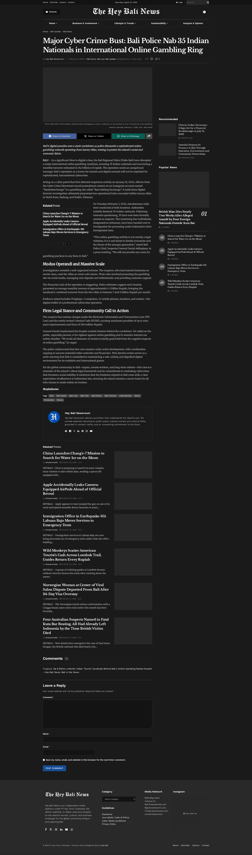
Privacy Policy (109, 824)
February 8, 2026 (76, 59)
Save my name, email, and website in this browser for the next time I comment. (85, 760)
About (45, 2)
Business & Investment (84, 23)
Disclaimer (107, 814)
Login (180, 2)
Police (60, 400)
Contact (71, 2)
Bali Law (101, 59)
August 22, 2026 (69, 462)
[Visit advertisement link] (184, 89)
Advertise (54, 2)
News (52, 23)
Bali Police (97, 396)
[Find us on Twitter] (50, 829)
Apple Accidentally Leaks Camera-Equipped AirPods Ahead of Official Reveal (72, 489)
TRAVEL (52, 12)
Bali (51, 396)
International (125, 396)
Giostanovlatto (52, 462)
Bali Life (85, 396)
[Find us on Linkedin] (61, 829)
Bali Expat (61, 396)
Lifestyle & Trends (124, 23)
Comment (49, 697)
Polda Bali (49, 400)
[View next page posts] (69, 243)
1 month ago (186, 138)
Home (45, 32)
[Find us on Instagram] (56, 829)
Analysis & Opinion (193, 23)
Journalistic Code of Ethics (115, 817)
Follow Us (191, 814)
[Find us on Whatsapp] (72, 829)
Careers (63, 2)
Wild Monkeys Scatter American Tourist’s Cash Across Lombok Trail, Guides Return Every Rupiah (72, 555)
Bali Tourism (110, 396)
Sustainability (158, 23)
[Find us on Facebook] (46, 829)
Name (47, 733)
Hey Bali (104, 846)
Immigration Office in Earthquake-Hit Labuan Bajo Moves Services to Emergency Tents (66, 232)
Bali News (67, 32)
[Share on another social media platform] (149, 136)
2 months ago (187, 158)
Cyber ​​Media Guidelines (114, 821)
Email (46, 746)
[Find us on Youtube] (66, 829)
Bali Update (55, 32)
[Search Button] (207, 2)
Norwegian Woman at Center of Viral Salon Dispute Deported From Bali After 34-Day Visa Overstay (76, 589)
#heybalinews (51, 389)
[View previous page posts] (63, 243)
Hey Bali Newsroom (55, 59)
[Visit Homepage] (126, 12)
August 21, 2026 (68, 599)
